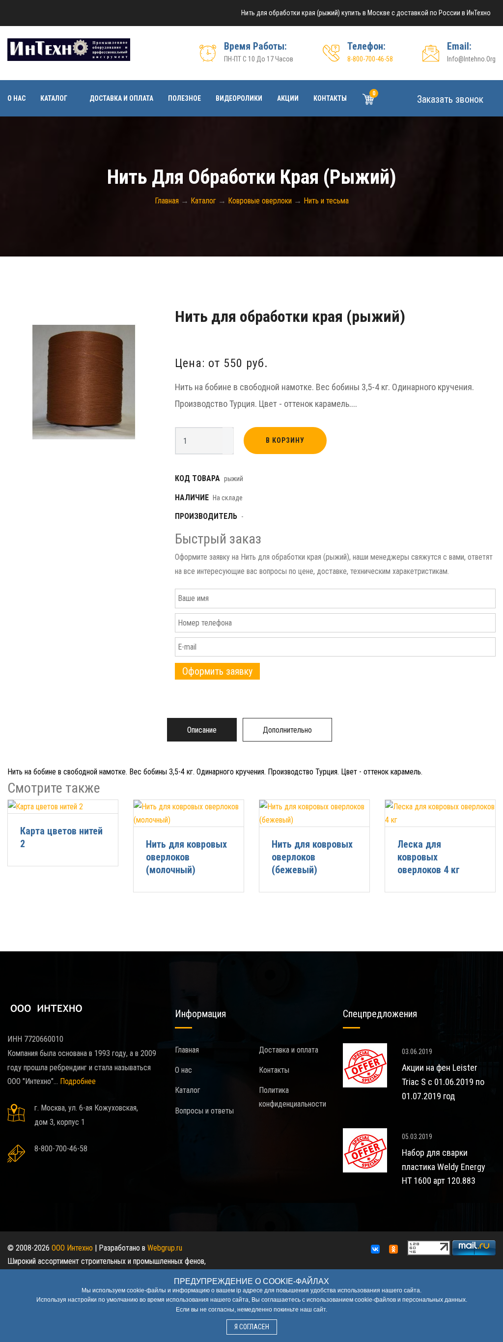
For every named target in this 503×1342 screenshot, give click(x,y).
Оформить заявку (217, 671)
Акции (288, 98)
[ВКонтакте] (375, 1249)
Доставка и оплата (121, 98)
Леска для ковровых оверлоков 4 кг (428, 857)
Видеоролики (239, 98)
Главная (187, 1050)
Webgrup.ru (164, 1248)
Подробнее (78, 1081)
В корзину (285, 440)
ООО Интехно (72, 1248)
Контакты (330, 98)
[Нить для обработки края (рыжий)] (83, 382)
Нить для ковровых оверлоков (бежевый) (312, 857)
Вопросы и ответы (204, 1110)
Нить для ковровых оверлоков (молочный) (186, 857)
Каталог (53, 98)
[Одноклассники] (393, 1249)
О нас (16, 98)
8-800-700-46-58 (370, 59)
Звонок (449, 99)
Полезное (184, 98)
